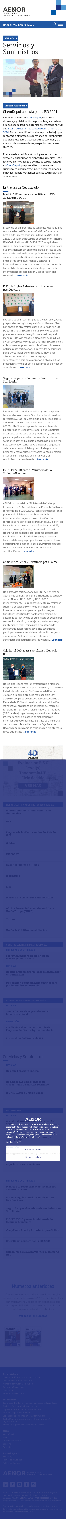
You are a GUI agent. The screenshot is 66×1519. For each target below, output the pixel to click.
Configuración (14, 1142)
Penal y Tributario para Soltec (30, 562)
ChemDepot (34, 117)
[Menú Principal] (60, 24)
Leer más (22, 275)
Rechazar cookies (33, 1157)
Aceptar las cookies (33, 1149)
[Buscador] (55, 24)
